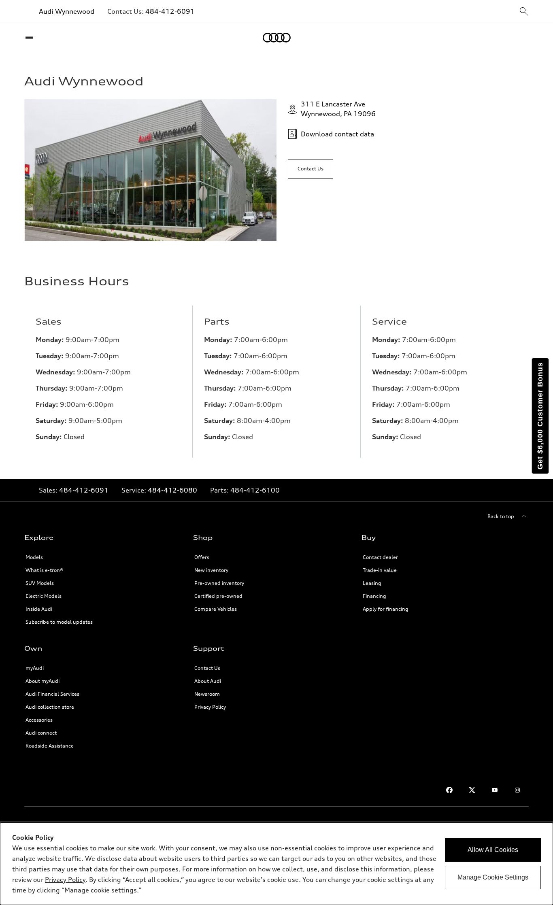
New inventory (211, 570)
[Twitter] (472, 790)
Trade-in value (380, 570)
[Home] (277, 37)
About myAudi (43, 681)
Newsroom (207, 694)
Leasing (372, 583)
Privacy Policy (210, 707)
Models (34, 557)
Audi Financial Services (52, 694)
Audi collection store (50, 707)
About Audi (207, 681)
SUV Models (40, 583)
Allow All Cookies (493, 849)
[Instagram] (517, 790)
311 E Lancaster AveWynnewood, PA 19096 (338, 109)
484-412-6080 (172, 490)
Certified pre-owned (218, 596)
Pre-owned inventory (219, 583)
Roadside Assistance (50, 746)
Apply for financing (385, 609)
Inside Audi (39, 609)
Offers (201, 557)
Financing (374, 596)
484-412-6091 (170, 11)
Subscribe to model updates (59, 622)
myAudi (35, 668)
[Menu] (31, 37)
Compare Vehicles (215, 609)
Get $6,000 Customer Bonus (540, 415)
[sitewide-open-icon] (524, 11)
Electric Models (44, 596)
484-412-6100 (255, 490)
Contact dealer (380, 557)
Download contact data (337, 134)
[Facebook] (449, 790)
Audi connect (41, 733)
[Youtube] (494, 790)
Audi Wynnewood (66, 11)
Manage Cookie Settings (492, 877)
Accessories (39, 720)
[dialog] (276, 863)
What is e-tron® (44, 570)
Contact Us (207, 668)
